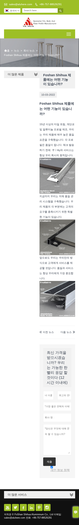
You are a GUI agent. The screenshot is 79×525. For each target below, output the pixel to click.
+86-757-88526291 (50, 4)
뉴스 (16, 50)
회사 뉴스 (29, 50)
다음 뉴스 (66, 332)
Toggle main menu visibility (68, 34)
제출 (49, 461)
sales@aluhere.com (20, 4)
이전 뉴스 (47, 332)
